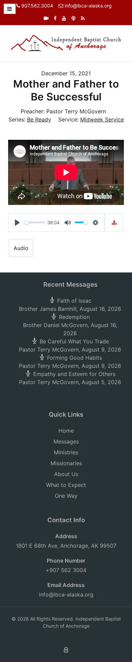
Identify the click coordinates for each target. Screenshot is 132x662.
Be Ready (39, 119)
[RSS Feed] (83, 18)
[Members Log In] (66, 649)
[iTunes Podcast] (73, 18)
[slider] (34, 222)
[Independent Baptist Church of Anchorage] (66, 42)
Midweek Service (102, 119)
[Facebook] (55, 18)
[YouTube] (64, 18)
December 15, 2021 (66, 73)
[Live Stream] (46, 18)
